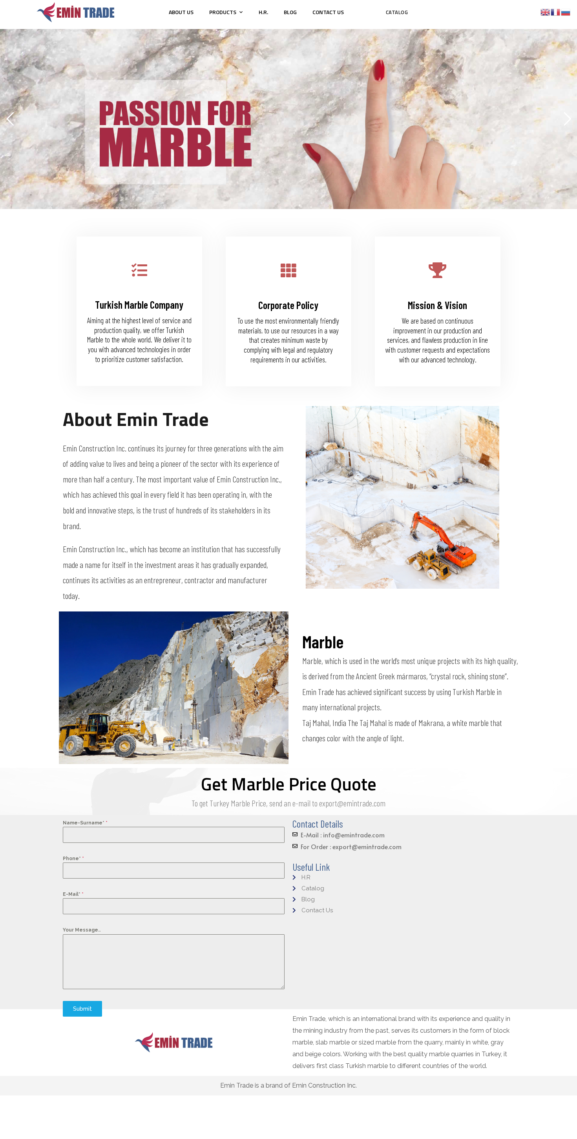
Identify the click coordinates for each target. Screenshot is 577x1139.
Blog (290, 12)
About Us (181, 12)
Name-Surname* (85, 823)
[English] (545, 11)
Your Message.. (81, 930)
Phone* (73, 858)
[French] (556, 11)
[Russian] (566, 11)
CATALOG (397, 12)
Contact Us (328, 12)
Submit (82, 1009)
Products (222, 12)
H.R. (263, 12)
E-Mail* (73, 894)
